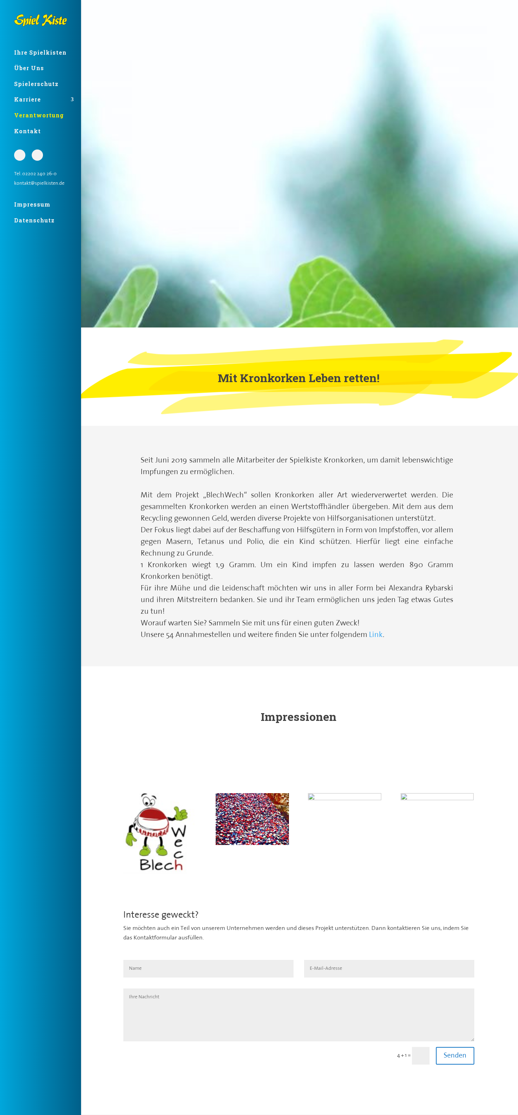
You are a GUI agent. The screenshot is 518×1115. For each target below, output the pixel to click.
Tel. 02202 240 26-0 (35, 175)
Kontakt (27, 131)
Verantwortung (39, 115)
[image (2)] (252, 843)
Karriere (27, 99)
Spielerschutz (36, 83)
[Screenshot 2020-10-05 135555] (160, 874)
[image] (437, 799)
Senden (455, 1055)
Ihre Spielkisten (40, 52)
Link (376, 635)
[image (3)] (344, 799)
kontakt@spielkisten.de (39, 184)
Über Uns (29, 68)
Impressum (32, 204)
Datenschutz (34, 220)
